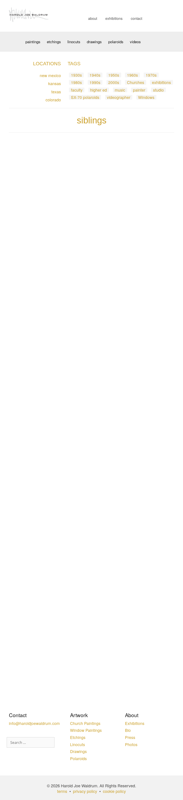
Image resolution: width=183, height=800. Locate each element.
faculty (77, 90)
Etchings (54, 41)
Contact (136, 18)
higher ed (98, 90)
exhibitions (161, 82)
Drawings (94, 41)
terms (62, 791)
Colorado (53, 99)
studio (158, 90)
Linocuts (73, 41)
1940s (94, 75)
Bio (128, 730)
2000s (113, 82)
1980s (76, 82)
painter (139, 90)
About (92, 18)
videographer (118, 97)
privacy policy (85, 791)
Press (130, 737)
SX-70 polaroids (85, 97)
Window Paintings (86, 730)
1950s (113, 75)
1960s (132, 75)
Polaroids (115, 41)
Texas (56, 91)
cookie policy (114, 791)
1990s (94, 82)
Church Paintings (85, 723)
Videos (135, 41)
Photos (131, 744)
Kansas (54, 83)
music (120, 90)
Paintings (32, 41)
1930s (76, 75)
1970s (151, 75)
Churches (135, 82)
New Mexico (50, 75)
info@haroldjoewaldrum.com (34, 723)
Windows (146, 97)
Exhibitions (114, 18)
